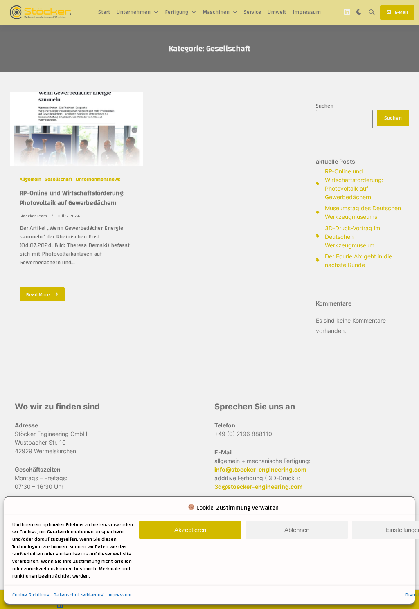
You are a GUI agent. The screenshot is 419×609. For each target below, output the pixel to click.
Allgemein (30, 179)
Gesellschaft (58, 179)
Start (104, 12)
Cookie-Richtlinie (31, 594)
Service (252, 12)
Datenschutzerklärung (79, 594)
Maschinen (216, 12)
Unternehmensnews (98, 179)
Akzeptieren (190, 529)
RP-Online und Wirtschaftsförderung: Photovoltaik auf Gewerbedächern (72, 198)
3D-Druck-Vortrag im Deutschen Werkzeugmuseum (352, 237)
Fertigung (176, 12)
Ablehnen (296, 529)
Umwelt (277, 12)
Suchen (324, 106)
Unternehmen (134, 12)
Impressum (119, 594)
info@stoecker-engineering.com (260, 469)
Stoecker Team (33, 216)
